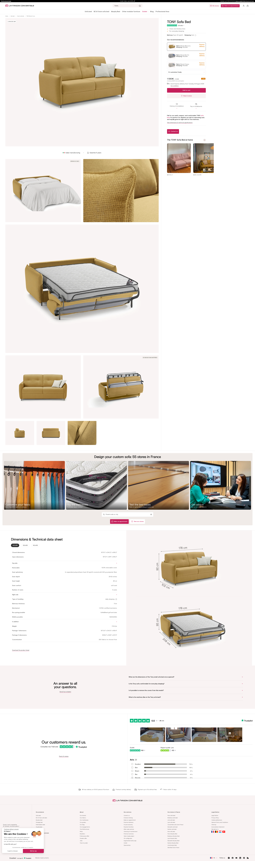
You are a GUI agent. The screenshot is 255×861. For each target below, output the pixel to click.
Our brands (83, 815)
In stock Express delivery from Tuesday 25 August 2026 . (186, 85)
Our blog (82, 824)
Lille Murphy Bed (172, 845)
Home (6, 16)
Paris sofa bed (171, 815)
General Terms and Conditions (219, 822)
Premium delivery (128, 822)
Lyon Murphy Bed (172, 838)
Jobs (81, 840)
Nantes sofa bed (172, 829)
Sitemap (213, 824)
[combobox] (127, 5)
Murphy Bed (115, 11)
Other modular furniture (131, 11)
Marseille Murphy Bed (173, 840)
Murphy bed (39, 820)
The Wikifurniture (84, 829)
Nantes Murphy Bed (173, 843)
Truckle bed (39, 827)
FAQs (81, 831)
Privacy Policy (215, 817)
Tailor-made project (129, 836)
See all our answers (65, 692)
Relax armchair (40, 829)
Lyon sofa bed (171, 822)
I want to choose (12, 851)
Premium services (129, 834)
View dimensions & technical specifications (179, 122)
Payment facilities (128, 827)
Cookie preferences (216, 820)
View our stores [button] (139, 521)
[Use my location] (151, 514)
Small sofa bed (20, 16)
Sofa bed (88, 11)
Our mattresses (84, 820)
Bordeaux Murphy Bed (173, 836)
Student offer (83, 838)
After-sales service (129, 829)
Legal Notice (214, 815)
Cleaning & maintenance (130, 831)
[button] (88, 12)
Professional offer (84, 836)
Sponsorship (127, 845)
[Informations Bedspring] (195, 35)
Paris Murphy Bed (172, 834)
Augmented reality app (130, 840)
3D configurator (128, 838)
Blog (152, 11)
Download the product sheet (20, 650)
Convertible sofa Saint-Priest (175, 824)
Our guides (83, 822)
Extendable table (40, 824)
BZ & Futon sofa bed (101, 11)
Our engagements (85, 827)
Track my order (84, 843)
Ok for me (33, 851)
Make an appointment (231, 6)
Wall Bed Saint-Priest (173, 847)
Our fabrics (83, 817)
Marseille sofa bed (173, 827)
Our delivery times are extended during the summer (127, 1)
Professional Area (6, 1)
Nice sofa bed (171, 831)
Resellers (82, 834)
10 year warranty (128, 824)
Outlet (125, 843)
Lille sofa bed (171, 820)
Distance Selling (128, 817)
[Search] (140, 6)
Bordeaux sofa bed (173, 817)
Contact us (127, 815)
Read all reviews (63, 756)
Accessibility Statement (217, 827)
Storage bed (39, 822)
